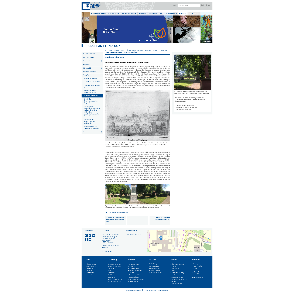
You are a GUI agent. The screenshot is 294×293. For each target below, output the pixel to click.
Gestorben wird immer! (91, 96)
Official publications (114, 281)
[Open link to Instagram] (86, 235)
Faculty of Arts (113, 50)
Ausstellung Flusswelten (92, 82)
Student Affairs (134, 277)
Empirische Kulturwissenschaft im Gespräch (91, 101)
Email (106, 247)
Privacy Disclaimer (150, 290)
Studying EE (153, 14)
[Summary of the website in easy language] (202, 5)
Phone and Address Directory (177, 265)
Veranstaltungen (129, 14)
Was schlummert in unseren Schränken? (90, 91)
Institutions (90, 273)
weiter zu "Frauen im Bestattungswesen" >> (162, 218)
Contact (106, 230)
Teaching (89, 270)
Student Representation (136, 279)
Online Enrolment (155, 270)
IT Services (132, 266)
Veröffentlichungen (168, 14)
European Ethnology (103, 46)
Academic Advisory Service (135, 272)
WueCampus (154, 266)
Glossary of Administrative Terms (115, 278)
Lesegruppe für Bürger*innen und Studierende (89, 121)
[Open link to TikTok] (90, 235)
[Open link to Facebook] (86, 239)
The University (91, 264)
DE (209, 5)
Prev (85, 27)
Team (191, 14)
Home (88, 260)
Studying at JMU (91, 266)
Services (132, 260)
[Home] (105, 50)
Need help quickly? (177, 283)
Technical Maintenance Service (179, 280)
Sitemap (195, 264)
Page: (193, 277)
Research (142, 14)
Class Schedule (155, 268)
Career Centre (133, 281)
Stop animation (206, 41)
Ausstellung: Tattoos (90, 78)
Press (173, 270)
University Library (134, 264)
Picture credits (197, 266)
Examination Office (135, 275)
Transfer (182, 14)
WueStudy (153, 264)
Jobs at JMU (112, 273)
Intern (175, 5)
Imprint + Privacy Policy (133, 290)
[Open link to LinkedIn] (93, 235)
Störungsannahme (177, 277)
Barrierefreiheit (163, 290)
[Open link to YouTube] (90, 239)
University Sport (134, 268)
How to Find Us (132, 230)
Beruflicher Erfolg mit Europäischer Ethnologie (91, 127)
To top (195, 268)
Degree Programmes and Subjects (114, 267)
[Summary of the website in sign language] (206, 5)
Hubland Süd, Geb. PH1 (133, 234)
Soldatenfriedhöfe (130, 52)
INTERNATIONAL (114, 14)
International (90, 275)
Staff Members (112, 275)
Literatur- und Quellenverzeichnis (118, 212)
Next (208, 27)
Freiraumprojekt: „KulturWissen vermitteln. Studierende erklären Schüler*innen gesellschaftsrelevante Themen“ (92, 111)
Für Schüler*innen (98, 14)
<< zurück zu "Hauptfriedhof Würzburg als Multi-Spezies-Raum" (115, 219)
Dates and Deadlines (114, 264)
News (110, 270)
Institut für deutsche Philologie (132, 50)
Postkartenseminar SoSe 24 (92, 86)
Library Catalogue (155, 272)
